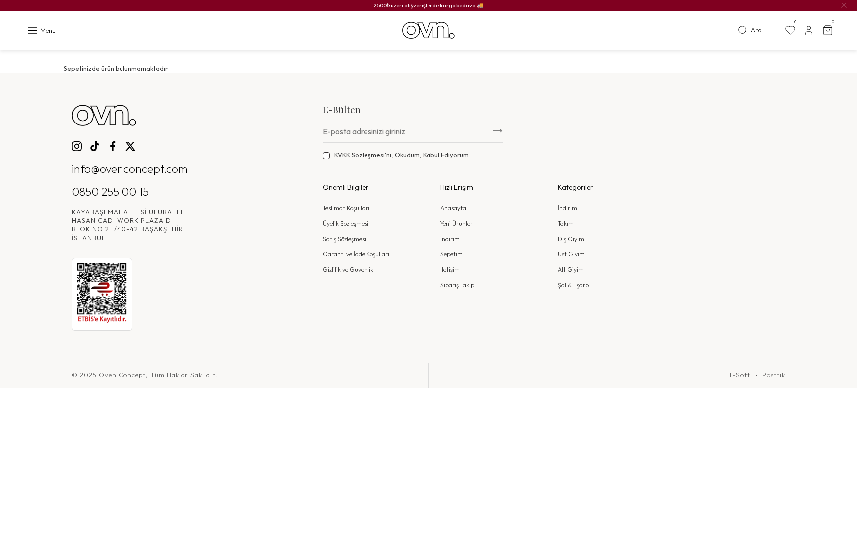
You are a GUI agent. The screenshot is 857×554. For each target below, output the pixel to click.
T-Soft (739, 375)
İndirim (450, 239)
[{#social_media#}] (77, 146)
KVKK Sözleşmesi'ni (362, 155)
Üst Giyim (571, 254)
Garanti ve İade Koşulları (356, 254)
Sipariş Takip (457, 285)
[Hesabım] (808, 30)
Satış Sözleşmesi (344, 239)
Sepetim (451, 254)
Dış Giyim (571, 239)
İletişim (450, 269)
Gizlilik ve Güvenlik (348, 269)
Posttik (773, 375)
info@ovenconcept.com (130, 168)
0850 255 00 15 (110, 192)
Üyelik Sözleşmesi (345, 223)
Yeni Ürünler (456, 223)
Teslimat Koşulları (346, 208)
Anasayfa (453, 208)
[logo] (428, 30)
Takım (566, 223)
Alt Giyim (571, 269)
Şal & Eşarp (573, 285)
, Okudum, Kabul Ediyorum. (402, 155)
